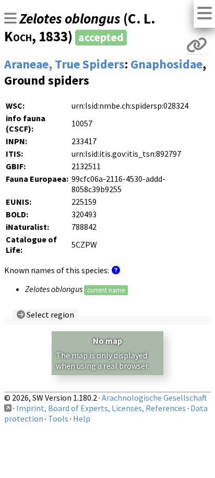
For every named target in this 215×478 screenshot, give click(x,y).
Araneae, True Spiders (64, 64)
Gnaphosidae (166, 64)
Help (81, 418)
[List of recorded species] (10, 18)
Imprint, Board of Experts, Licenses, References (101, 408)
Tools (58, 418)
